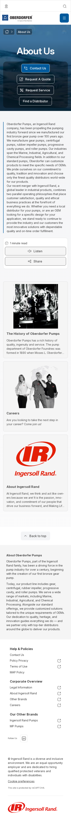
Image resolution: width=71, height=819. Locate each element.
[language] (6, 6)
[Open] (64, 18)
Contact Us (17, 654)
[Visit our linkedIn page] (24, 738)
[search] (64, 6)
